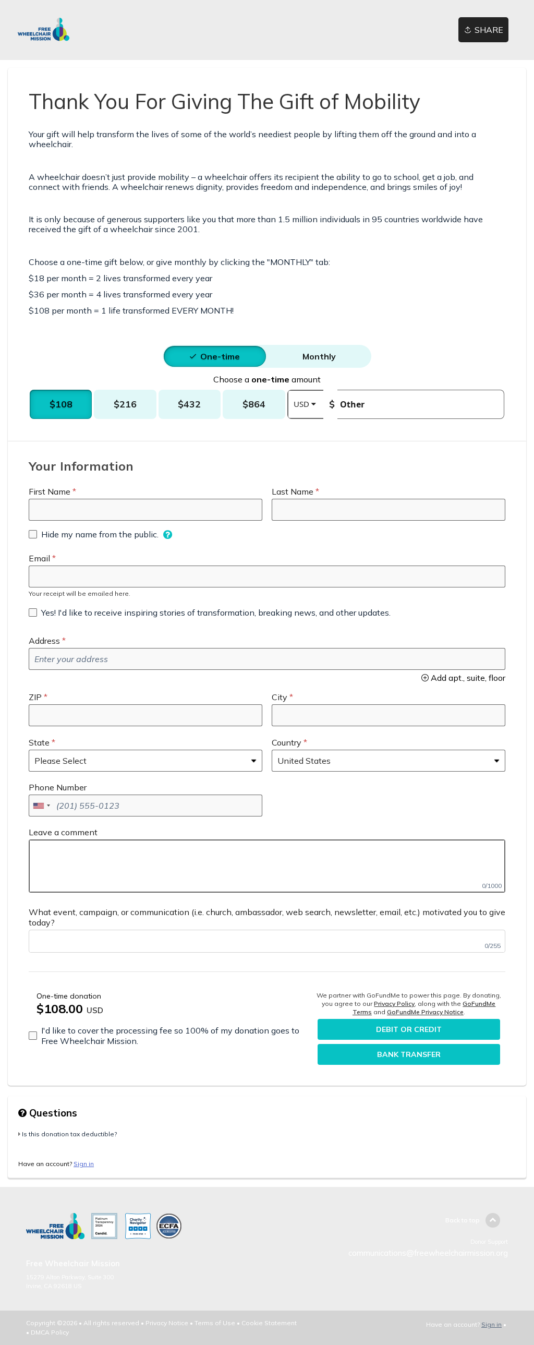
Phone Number (58, 787)
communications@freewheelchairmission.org (428, 1253)
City (279, 697)
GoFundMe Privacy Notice (425, 1012)
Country (286, 742)
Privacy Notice (166, 1323)
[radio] (220, 356)
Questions (52, 1113)
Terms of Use (215, 1323)
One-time (220, 356)
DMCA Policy (50, 1332)
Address (44, 640)
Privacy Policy (394, 1003)
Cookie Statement (269, 1323)
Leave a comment (63, 832)
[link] (43, 30)
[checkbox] (94, 534)
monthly (319, 356)
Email (39, 558)
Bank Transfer (409, 1054)
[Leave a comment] (267, 866)
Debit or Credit (409, 1029)
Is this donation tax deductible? (69, 1134)
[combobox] (41, 805)
